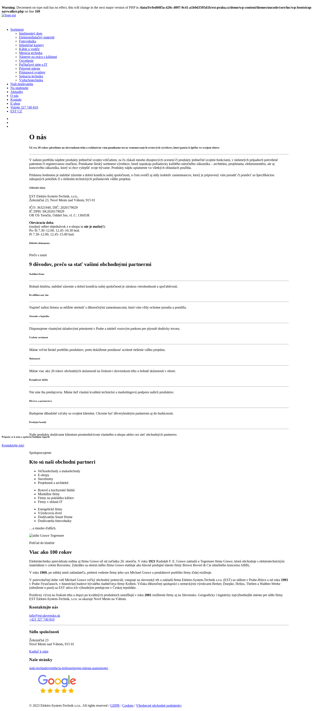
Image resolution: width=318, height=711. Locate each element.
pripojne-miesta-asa (83, 668)
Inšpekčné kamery (31, 45)
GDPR (115, 705)
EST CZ (16, 111)
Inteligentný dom (30, 33)
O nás (14, 96)
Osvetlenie (26, 60)
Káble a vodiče (29, 49)
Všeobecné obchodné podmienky (159, 705)
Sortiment (17, 29)
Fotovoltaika (27, 41)
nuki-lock (35, 668)
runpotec (102, 668)
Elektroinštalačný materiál (36, 37)
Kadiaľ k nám (38, 651)
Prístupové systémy (32, 72)
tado (45, 668)
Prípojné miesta (29, 68)
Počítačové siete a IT (33, 64)
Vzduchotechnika (31, 80)
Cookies (127, 705)
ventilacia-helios (59, 668)
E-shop (15, 103)
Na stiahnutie (19, 88)
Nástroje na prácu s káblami (38, 57)
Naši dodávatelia (21, 84)
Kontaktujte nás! (13, 445)
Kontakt (15, 99)
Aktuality (16, 92)
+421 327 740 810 (42, 619)
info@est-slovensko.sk (44, 615)
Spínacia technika (31, 76)
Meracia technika (30, 53)
